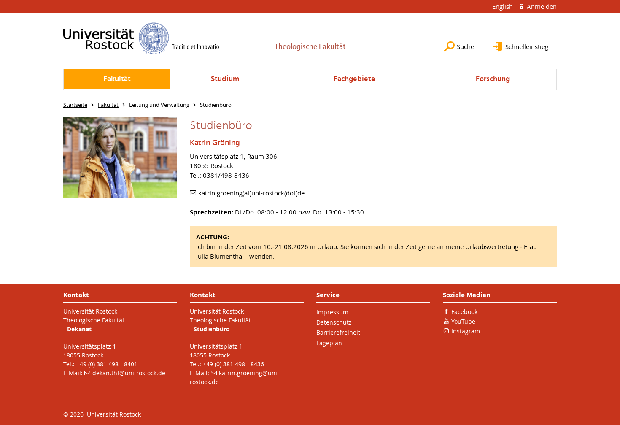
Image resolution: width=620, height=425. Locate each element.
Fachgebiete (354, 79)
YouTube (463, 321)
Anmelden (541, 6)
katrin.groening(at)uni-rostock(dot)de (251, 193)
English (503, 6)
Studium (225, 79)
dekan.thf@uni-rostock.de (128, 373)
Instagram (465, 331)
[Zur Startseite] (141, 38)
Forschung (493, 79)
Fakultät (117, 79)
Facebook (464, 312)
